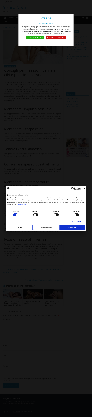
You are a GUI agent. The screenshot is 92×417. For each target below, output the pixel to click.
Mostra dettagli (76, 221)
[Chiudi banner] (84, 188)
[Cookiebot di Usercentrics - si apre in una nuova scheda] (72, 188)
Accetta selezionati (46, 227)
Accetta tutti (72, 227)
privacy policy (22, 204)
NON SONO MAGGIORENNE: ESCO (56, 37)
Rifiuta (20, 227)
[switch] (35, 214)
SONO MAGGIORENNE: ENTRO (35, 37)
